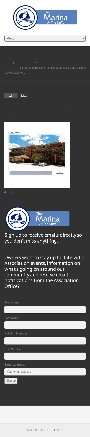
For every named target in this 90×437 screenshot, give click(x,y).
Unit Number (13, 349)
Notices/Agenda (24, 63)
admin (18, 192)
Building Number (15, 333)
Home (8, 63)
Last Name (11, 318)
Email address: (14, 364)
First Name (12, 302)
